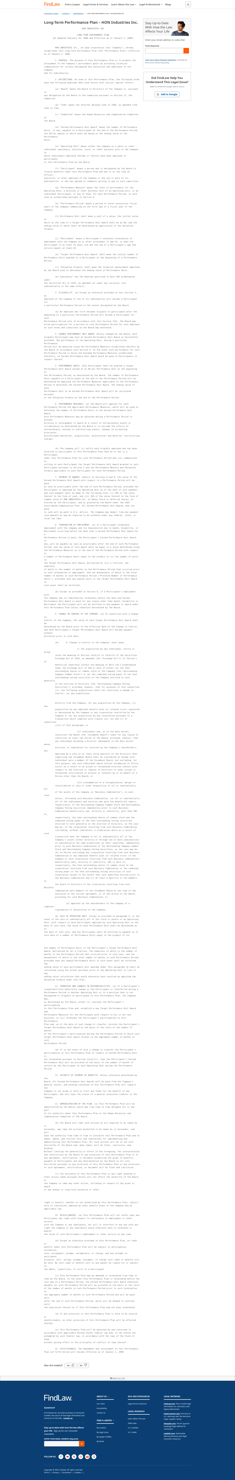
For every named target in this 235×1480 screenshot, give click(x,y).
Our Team (101, 1404)
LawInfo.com (169, 1433)
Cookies (78, 1472)
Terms (46, 1472)
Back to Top (119, 1378)
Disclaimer (66, 1472)
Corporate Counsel (51, 13)
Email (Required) (152, 46)
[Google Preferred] (94, 1456)
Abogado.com (170, 1423)
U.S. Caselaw (133, 1428)
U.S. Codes (132, 1432)
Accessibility (102, 1408)
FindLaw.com (169, 1404)
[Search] (188, 4)
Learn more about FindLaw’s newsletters (160, 60)
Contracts (66, 13)
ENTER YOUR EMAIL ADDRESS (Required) (61, 1439)
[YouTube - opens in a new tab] (67, 1456)
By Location (101, 1428)
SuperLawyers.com (172, 1413)
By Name (100, 1441)
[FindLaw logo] (53, 4)
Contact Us (101, 1413)
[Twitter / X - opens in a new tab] (74, 1456)
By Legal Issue (102, 1432)
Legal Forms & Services (137, 1404)
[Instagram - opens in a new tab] (80, 1456)
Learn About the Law (136, 1418)
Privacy (56, 1472)
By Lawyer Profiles (104, 1437)
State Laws (132, 1423)
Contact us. (68, 1418)
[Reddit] (87, 1456)
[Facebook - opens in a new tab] (61, 1456)
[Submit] (186, 50)
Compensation (78, 13)
